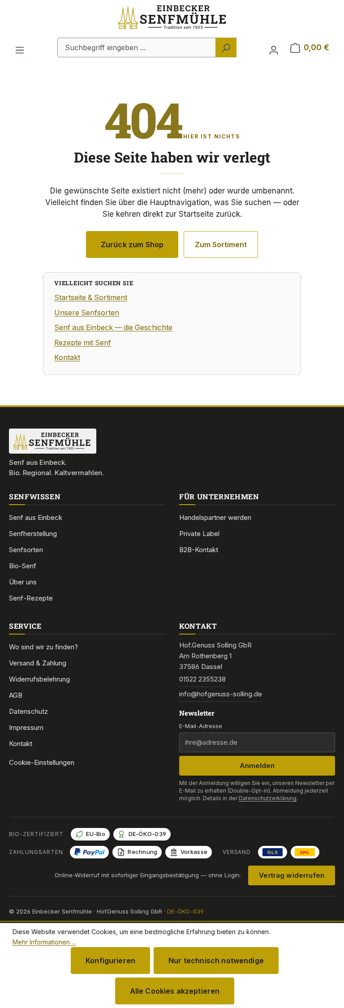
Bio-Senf (22, 566)
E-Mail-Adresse (200, 725)
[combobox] (136, 47)
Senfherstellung (33, 533)
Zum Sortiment (221, 244)
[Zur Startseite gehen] (172, 27)
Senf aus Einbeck (35, 517)
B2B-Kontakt (198, 549)
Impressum (26, 727)
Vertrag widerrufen (291, 875)
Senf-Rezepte (31, 598)
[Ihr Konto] (273, 47)
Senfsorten (26, 549)
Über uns (23, 582)
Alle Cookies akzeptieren (175, 991)
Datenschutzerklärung (268, 798)
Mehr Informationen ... (44, 942)
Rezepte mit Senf (82, 343)
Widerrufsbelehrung (39, 679)
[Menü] (19, 47)
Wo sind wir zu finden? (43, 647)
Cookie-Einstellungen (41, 762)
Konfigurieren (110, 960)
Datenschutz (28, 711)
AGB (15, 695)
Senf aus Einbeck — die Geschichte (113, 327)
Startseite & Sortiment (90, 297)
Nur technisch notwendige (216, 960)
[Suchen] (225, 47)
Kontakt (67, 357)
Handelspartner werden (215, 517)
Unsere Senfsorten (86, 313)
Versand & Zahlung (37, 663)
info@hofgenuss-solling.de (220, 694)
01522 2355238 (202, 679)
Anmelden (257, 765)
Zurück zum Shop (132, 244)
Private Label (199, 533)
